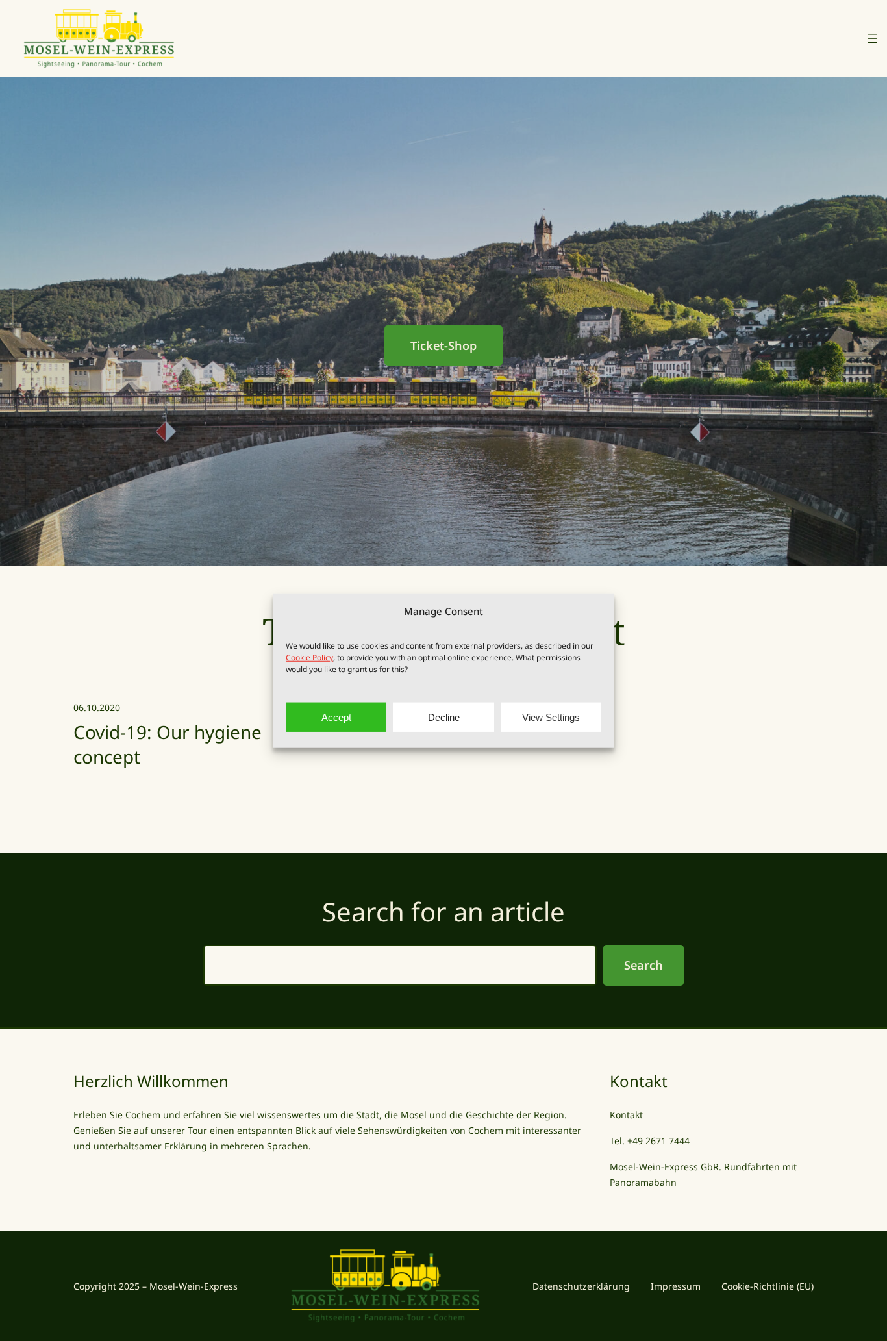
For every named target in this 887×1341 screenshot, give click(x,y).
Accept (336, 716)
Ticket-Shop (443, 345)
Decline (444, 716)
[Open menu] (872, 38)
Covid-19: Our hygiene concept (167, 744)
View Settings (551, 716)
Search (643, 965)
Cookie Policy (309, 657)
